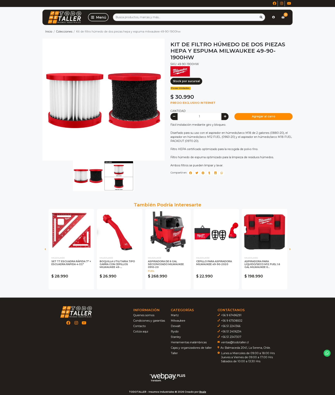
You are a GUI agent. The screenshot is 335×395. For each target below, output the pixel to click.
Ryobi (175, 331)
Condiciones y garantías (149, 320)
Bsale (202, 391)
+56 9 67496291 (231, 315)
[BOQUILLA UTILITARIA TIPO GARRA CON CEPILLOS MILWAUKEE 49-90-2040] (119, 231)
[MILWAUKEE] (180, 71)
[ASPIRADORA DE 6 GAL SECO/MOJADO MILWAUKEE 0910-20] (168, 231)
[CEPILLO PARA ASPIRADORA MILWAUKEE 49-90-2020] (216, 231)
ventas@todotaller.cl (235, 342)
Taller (174, 353)
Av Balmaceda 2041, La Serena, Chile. (245, 347)
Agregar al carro (263, 116)
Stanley (176, 337)
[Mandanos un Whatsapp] (327, 353)
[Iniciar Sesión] (273, 17)
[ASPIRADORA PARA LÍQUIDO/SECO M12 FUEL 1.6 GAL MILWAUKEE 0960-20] (264, 231)
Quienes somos (143, 315)
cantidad (178, 111)
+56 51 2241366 (230, 326)
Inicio (48, 31)
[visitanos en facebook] (274, 3)
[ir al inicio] (76, 312)
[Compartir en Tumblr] (209, 173)
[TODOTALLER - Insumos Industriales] (64, 17)
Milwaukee (178, 320)
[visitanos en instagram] (282, 3)
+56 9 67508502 (231, 320)
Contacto (139, 326)
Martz (175, 315)
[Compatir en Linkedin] (215, 173)
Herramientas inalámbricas (189, 342)
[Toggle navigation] (98, 17)
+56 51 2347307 (231, 337)
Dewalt (175, 326)
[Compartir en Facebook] (190, 173)
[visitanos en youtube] (289, 3)
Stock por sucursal (186, 81)
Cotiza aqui (140, 331)
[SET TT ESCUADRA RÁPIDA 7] (71, 231)
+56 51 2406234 (231, 331)
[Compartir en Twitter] (196, 173)
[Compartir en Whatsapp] (221, 173)
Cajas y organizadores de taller (191, 347)
